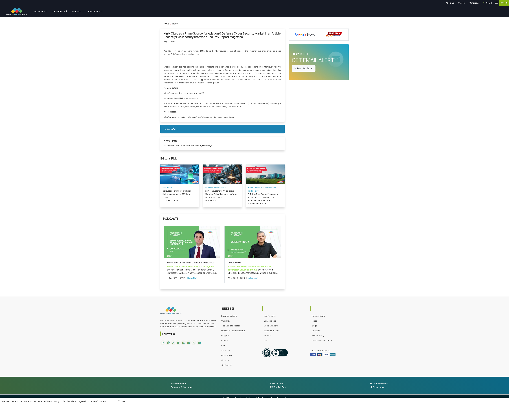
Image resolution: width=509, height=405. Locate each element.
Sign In (504, 3)
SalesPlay (225, 320)
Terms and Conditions (322, 340)
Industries (40, 11)
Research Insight (271, 330)
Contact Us (474, 3)
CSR (223, 345)
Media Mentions (271, 325)
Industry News (318, 316)
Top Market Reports (230, 325)
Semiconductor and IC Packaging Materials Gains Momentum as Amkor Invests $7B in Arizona (221, 194)
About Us (450, 3)
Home (166, 23)
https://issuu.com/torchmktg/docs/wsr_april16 (184, 93)
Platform (77, 11)
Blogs (314, 325)
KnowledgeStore (229, 316)
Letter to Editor (171, 129)
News (175, 23)
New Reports (270, 316)
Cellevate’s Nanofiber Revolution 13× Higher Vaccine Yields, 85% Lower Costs (178, 194)
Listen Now (192, 278)
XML (265, 340)
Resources (95, 11)
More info (111, 401)
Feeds (314, 320)
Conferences (270, 320)
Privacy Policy (318, 335)
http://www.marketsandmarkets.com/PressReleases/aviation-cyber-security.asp (199, 117)
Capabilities (59, 11)
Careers (461, 3)
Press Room (226, 355)
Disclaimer (316, 330)
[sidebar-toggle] (496, 3)
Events (224, 340)
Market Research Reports (233, 330)
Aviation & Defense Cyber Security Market (182, 103)
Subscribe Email (303, 68)
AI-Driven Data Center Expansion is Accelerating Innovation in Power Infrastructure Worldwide (263, 197)
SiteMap (267, 335)
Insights (225, 335)
